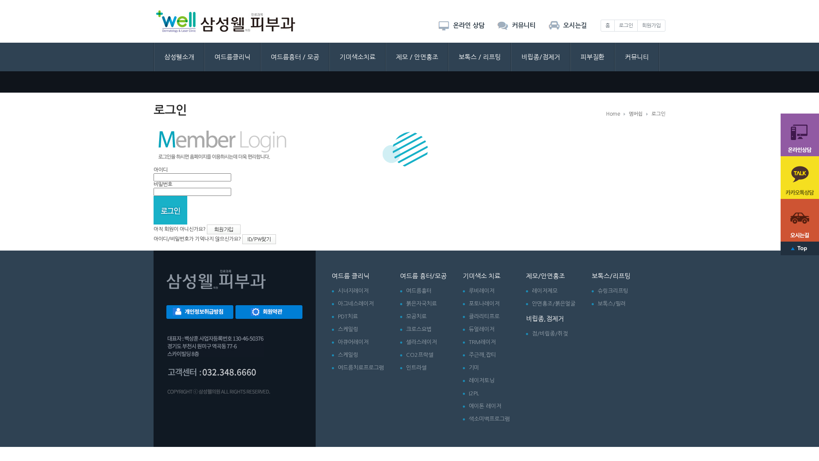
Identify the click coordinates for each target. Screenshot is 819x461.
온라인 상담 (800, 135)
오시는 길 (800, 220)
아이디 (161, 169)
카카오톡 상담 (800, 177)
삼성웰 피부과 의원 (226, 21)
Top (800, 248)
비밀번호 (163, 184)
